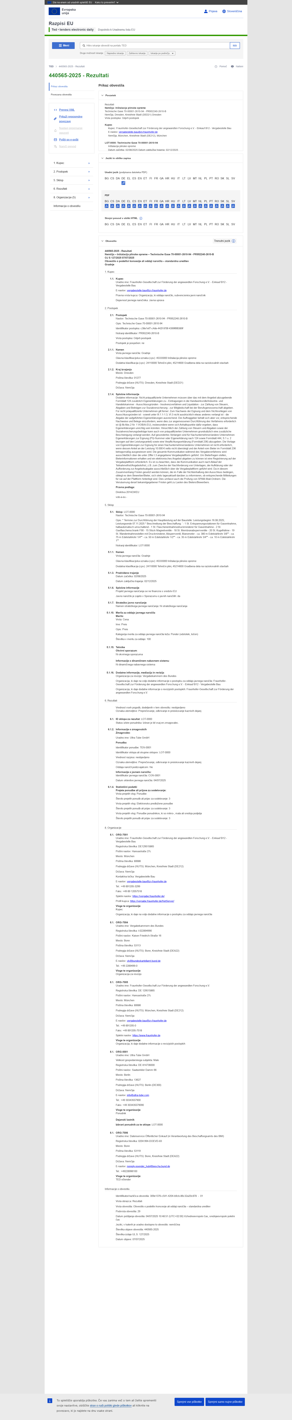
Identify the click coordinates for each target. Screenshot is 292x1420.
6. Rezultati (60, 188)
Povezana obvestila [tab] (61, 94)
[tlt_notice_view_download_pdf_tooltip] (106, 206)
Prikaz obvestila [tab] (59, 86)
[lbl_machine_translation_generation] (140, 218)
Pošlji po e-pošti (68, 139)
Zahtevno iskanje (137, 53)
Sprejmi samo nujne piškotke (225, 1401)
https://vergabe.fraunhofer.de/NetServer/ (152, 901)
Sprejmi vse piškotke (189, 1401)
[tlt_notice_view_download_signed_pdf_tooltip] (123, 183)
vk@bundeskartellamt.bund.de (144, 960)
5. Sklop (58, 180)
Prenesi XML (67, 109)
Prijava (213, 11)
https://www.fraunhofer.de (146, 1035)
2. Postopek (61, 171)
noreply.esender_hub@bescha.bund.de (148, 1166)
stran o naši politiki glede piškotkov (111, 1405)
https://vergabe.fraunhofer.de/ (148, 896)
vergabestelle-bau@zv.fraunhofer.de (138, 132)
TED (51, 66)
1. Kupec (59, 163)
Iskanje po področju (160, 53)
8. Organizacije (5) (65, 197)
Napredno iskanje (115, 53)
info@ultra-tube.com (138, 1095)
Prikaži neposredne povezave (70, 119)
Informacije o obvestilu (67, 206)
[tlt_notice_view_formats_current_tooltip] (233, 241)
